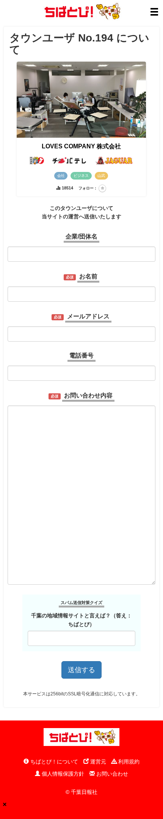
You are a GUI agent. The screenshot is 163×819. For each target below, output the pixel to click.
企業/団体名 (81, 236)
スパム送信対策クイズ (81, 602)
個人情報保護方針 (62, 774)
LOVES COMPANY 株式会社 (81, 146)
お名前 (88, 276)
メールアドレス (88, 316)
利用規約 (128, 762)
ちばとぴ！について (53, 762)
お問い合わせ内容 (88, 395)
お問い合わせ (111, 774)
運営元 (97, 762)
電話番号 (81, 355)
